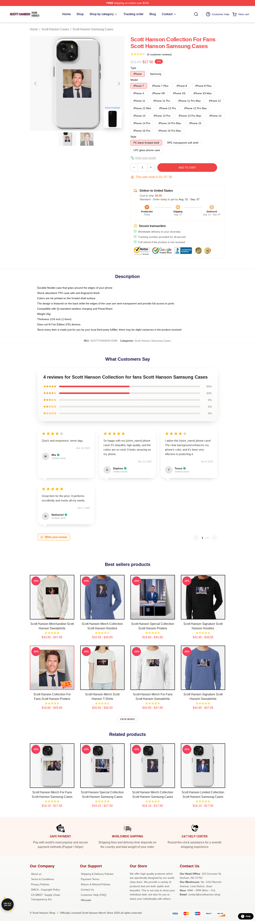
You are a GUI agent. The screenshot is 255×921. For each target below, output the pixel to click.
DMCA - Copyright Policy (45, 889)
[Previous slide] (36, 84)
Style (133, 136)
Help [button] (248, 916)
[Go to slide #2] (87, 139)
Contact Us (87, 889)
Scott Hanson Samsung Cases (93, 29)
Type (133, 67)
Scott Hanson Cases (55, 29)
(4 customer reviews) (159, 54)
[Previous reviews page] (196, 537)
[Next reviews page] (214, 537)
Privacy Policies (40, 884)
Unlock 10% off (7, 904)
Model (134, 79)
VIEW (52, 615)
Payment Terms (90, 879)
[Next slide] (119, 84)
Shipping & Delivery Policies (97, 873)
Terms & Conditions (42, 879)
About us (36, 873)
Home (34, 29)
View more (127, 719)
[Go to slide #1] (68, 139)
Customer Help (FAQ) (93, 894)
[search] (196, 14)
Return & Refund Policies (95, 884)
